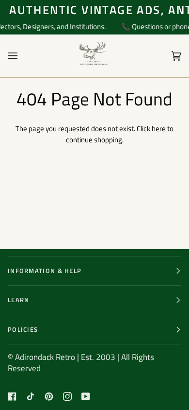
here (159, 128)
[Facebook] (12, 396)
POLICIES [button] (23, 329)
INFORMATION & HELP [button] (44, 270)
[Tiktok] (30, 396)
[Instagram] (67, 396)
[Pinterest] (49, 396)
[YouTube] (85, 396)
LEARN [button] (19, 300)
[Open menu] (22, 55)
